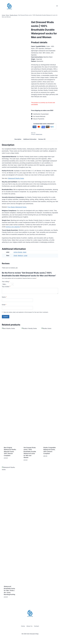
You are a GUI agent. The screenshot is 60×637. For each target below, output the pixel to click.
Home (23, 626)
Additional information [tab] (29, 139)
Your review (6, 286)
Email (4, 304)
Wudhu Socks (39, 134)
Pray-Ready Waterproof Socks (17, 207)
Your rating (6, 281)
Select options (9, 462)
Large (25, 255)
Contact (36, 626)
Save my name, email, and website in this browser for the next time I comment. (26, 312)
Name (4, 297)
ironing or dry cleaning (13, 227)
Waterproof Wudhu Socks (16, 178)
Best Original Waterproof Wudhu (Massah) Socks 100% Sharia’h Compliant (10, 451)
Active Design (18, 252)
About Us (29, 626)
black (24, 252)
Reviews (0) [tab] (41, 139)
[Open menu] (57, 6)
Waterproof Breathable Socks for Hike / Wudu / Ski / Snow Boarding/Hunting (9, 590)
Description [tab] (18, 139)
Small (15, 255)
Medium (20, 255)
